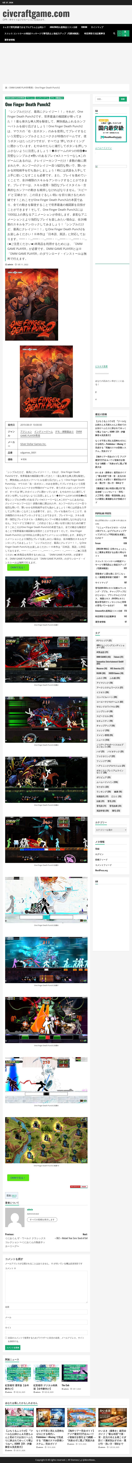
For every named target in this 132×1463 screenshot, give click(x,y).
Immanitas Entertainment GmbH (110, 662)
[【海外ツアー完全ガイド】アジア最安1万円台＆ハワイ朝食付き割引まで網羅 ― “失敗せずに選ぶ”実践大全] (81, 1417)
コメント (10, 1268)
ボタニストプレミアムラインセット (110, 771)
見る (125, 33)
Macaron (102, 668)
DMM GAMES (104, 656)
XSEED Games (116, 673)
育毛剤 (101, 805)
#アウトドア (104, 640)
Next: (70, 1236)
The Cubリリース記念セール (74, 1365)
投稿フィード (101, 859)
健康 (118, 791)
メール (8, 1317)
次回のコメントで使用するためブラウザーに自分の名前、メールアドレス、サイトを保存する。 (46, 1339)
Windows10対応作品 (15, 1372)
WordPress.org (101, 870)
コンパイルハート (107, 696)
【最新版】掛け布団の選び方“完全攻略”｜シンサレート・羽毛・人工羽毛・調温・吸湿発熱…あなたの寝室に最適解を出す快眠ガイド (110, 495)
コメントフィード (103, 864)
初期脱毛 (102, 796)
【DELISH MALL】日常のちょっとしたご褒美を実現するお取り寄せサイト (111, 552)
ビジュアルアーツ (14, 1375)
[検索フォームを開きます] (114, 33)
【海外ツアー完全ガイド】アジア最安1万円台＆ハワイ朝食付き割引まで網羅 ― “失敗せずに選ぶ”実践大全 (81, 1435)
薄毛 (116, 810)
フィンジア (104, 760)
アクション (30, 98)
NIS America (117, 668)
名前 (7, 1306)
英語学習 (103, 810)
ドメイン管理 (105, 735)
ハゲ (100, 751)
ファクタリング (106, 756)
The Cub (65, 1385)
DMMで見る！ (18, 567)
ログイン (99, 854)
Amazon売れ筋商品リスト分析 (63, 27)
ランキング (104, 791)
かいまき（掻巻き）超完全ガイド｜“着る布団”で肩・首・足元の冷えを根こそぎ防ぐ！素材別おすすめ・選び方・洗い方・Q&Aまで (112, 1437)
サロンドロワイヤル (108, 706)
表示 (14, 1195)
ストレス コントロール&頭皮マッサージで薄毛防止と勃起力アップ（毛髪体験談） (42, 33)
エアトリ (73, 1424)
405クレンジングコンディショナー (111, 646)
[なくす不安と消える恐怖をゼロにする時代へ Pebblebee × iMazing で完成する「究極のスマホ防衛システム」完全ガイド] (50, 1417)
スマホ (41, 1424)
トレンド (103, 730)
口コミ (116, 796)
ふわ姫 (115, 677)
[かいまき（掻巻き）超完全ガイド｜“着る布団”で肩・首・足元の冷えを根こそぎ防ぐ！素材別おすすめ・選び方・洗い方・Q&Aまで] (112, 1417)
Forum (84, 27)
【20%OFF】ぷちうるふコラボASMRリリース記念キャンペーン (30, 1417)
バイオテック (115, 751)
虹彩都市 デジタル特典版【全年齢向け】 (45, 1386)
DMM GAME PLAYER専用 (15, 98)
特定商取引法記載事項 (94, 33)
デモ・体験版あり (57, 98)
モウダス (103, 786)
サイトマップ (97, 27)
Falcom (118, 656)
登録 (97, 848)
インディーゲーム (42, 98)
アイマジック (105, 682)
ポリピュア (103, 777)
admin (10, 264)
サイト (8, 1327)
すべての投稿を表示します (42, 1219)
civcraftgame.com (36, 13)
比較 (100, 801)
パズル (81, 1378)
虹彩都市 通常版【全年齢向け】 (17, 1386)
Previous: (25, 1240)
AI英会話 (102, 652)
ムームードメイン (103, 147)
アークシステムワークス (110, 687)
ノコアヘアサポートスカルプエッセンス (110, 745)
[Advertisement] (66, 62)
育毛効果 (115, 805)
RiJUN (101, 673)
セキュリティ (105, 720)
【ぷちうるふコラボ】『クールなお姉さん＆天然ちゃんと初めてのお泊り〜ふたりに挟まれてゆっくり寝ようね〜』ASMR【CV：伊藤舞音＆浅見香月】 (110, 428)
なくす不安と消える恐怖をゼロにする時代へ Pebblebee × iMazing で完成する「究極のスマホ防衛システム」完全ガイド (50, 1437)
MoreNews (89, 1459)
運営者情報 (10, 39)
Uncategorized (106, 1424)
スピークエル (105, 716)
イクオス (103, 692)
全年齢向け (18, 1424)
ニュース (103, 739)
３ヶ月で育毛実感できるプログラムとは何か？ (24, 27)
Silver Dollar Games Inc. (33, 444)
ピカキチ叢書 (101, 366)
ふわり (101, 677)
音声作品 (27, 1424)
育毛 (112, 801)
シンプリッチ (105, 711)
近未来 (10, 1378)
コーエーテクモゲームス (110, 701)
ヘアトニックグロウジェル (111, 765)
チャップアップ (106, 725)
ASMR (10, 1424)
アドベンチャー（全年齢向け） (75, 1375)
